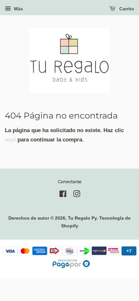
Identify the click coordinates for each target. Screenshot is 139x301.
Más (18, 8)
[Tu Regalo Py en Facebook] (63, 195)
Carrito (126, 8)
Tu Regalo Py (82, 218)
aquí (10, 140)
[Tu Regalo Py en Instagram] (76, 195)
